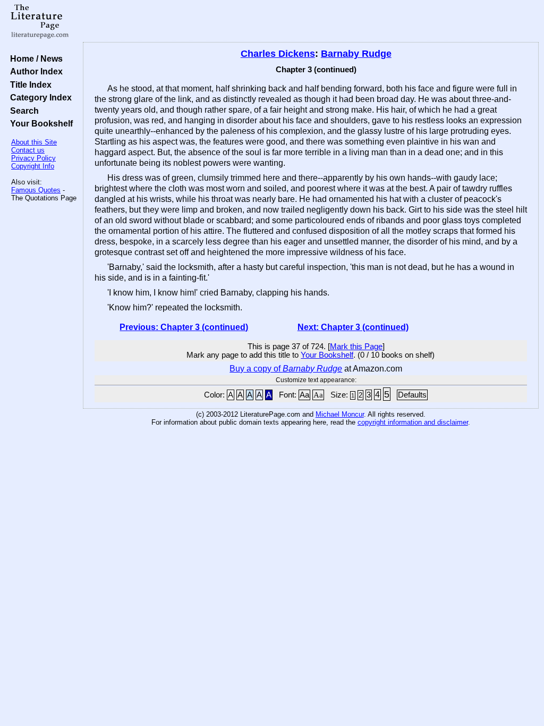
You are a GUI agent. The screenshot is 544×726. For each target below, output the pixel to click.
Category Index (39, 97)
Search (22, 110)
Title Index (29, 84)
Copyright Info (32, 166)
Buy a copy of (286, 368)
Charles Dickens (278, 53)
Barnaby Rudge (356, 53)
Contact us (28, 150)
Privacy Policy (33, 158)
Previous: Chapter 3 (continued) (184, 327)
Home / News (34, 58)
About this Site (34, 142)
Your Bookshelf (39, 123)
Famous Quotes (36, 190)
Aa (304, 395)
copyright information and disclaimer (413, 422)
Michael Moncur (340, 414)
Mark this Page (356, 346)
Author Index (34, 71)
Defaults (412, 395)
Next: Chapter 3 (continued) (353, 327)
